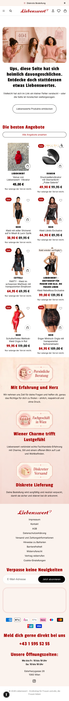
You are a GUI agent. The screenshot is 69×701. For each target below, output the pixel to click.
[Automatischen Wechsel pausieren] (64, 3)
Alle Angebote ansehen (34, 134)
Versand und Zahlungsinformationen (34, 537)
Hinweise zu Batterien (34, 542)
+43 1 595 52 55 (34, 644)
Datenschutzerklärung (34, 533)
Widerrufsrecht (34, 551)
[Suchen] (10, 10)
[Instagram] (34, 681)
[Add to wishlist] (28, 147)
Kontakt (34, 524)
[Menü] (3, 11)
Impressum (34, 519)
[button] (6, 694)
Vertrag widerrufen (34, 555)
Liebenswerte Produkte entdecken (34, 108)
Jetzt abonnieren (51, 579)
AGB (34, 528)
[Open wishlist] (58, 11)
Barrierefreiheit (34, 546)
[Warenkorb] (65, 10)
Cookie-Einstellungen (35, 560)
